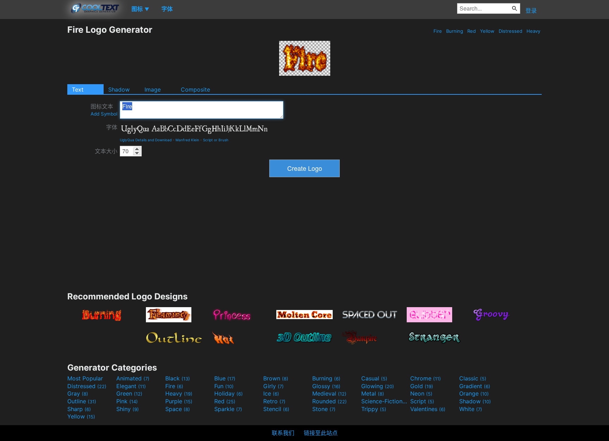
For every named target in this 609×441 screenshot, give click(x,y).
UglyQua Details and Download (146, 140)
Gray (77, 393)
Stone (324, 408)
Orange (474, 393)
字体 (111, 127)
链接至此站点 (321, 432)
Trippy (373, 408)
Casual (374, 378)
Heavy (533, 31)
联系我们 (283, 432)
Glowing (377, 386)
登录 (531, 10)
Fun (224, 386)
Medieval (329, 393)
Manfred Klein (187, 140)
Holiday (228, 393)
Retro (274, 401)
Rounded (329, 401)
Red (471, 31)
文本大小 (106, 151)
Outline (81, 401)
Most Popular (85, 378)
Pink (127, 401)
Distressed (510, 31)
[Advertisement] (33, 130)
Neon (421, 393)
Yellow (487, 31)
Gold (421, 386)
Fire (437, 31)
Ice (271, 393)
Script (422, 401)
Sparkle (228, 408)
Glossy (326, 386)
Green (129, 393)
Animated (132, 378)
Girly (273, 386)
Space (177, 408)
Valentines (427, 408)
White (470, 408)
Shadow (119, 89)
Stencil (276, 408)
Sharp (79, 408)
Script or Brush (215, 140)
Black (177, 378)
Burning (455, 31)
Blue (224, 378)
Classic (472, 378)
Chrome (425, 378)
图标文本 (104, 110)
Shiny (127, 408)
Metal (372, 393)
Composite (195, 89)
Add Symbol (104, 114)
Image (152, 89)
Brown (275, 378)
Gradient (474, 386)
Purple (178, 401)
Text (78, 89)
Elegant (131, 386)
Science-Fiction (384, 401)
